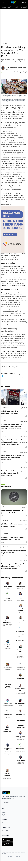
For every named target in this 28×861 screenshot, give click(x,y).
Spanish (4, 812)
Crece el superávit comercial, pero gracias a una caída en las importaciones (13, 473)
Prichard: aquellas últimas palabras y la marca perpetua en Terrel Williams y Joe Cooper (13, 566)
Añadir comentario (20, 375)
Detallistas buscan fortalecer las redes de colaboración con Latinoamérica (12, 457)
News (15, 7)
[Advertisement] (14, 24)
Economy (23, 7)
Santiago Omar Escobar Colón (17, 67)
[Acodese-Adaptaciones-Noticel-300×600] (14, 229)
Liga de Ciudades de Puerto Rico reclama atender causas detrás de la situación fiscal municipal (14, 442)
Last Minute (6, 7)
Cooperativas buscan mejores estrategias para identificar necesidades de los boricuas (11, 427)
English (4, 814)
